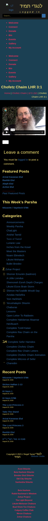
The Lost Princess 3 (12, 425)
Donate (12, 31)
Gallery (12, 43)
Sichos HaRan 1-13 (12, 384)
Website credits (38, 456)
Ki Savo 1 (7, 391)
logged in (23, 159)
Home (7, 93)
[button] (24, 52)
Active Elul (8, 187)
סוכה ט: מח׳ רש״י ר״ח (13, 439)
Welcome (13, 23)
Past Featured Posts (13, 193)
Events (12, 39)
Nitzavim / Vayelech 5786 (15, 208)
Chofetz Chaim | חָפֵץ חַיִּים (24, 93)
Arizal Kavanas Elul (12, 177)
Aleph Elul (7, 183)
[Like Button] (5, 142)
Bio (10, 35)
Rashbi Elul (8, 180)
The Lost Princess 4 (12, 405)
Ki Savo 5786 (9, 398)
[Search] (44, 16)
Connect (13, 27)
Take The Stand (10, 412)
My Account (15, 47)
